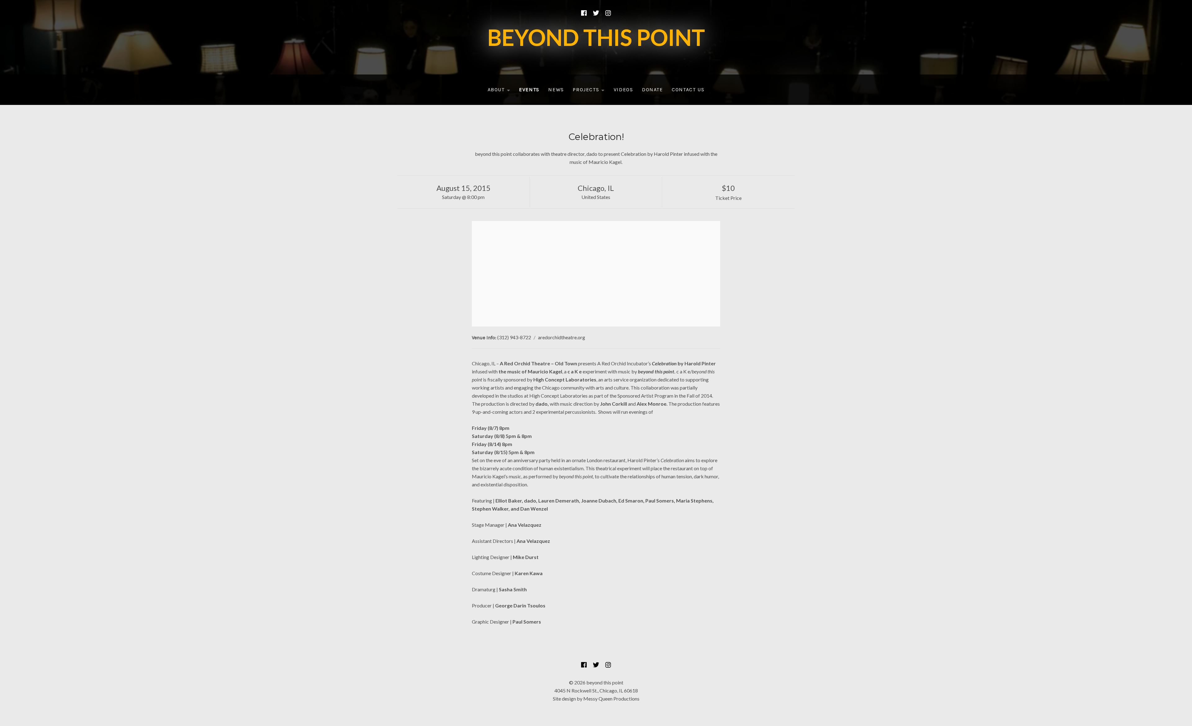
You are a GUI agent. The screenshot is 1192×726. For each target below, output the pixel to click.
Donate (652, 89)
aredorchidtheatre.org (561, 337)
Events (529, 89)
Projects (590, 91)
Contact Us (688, 89)
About (501, 91)
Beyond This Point (596, 37)
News (556, 89)
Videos (623, 89)
